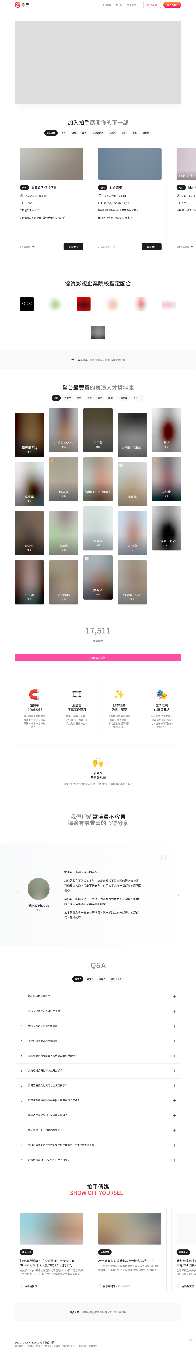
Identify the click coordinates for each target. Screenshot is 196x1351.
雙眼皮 (67, 398)
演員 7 (78, 978)
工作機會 (106, 4)
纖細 (110, 398)
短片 (74, 132)
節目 (124, 132)
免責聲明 (93, 1345)
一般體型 (123, 398)
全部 (56, 398)
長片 (63, 132)
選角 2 (102, 978)
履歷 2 (90, 978)
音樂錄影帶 (98, 132)
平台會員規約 (80, 1345)
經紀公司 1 (116, 978)
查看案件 (73, 247)
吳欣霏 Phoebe (38, 905)
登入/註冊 (172, 5)
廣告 (84, 132)
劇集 (134, 132)
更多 (135, 398)
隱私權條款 (67, 1345)
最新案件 (51, 132)
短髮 (89, 398)
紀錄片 (112, 132)
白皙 (79, 398)
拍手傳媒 (131, 4)
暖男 (100, 398)
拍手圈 (119, 4)
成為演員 (152, 5)
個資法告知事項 (52, 1345)
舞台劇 (146, 132)
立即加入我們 (98, 657)
